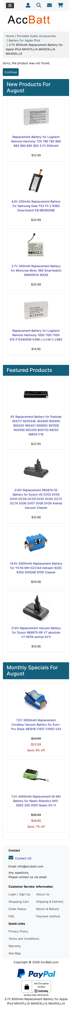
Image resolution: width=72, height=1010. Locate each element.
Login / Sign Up (19, 894)
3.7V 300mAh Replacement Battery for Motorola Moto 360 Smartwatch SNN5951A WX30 (36, 270)
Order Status (17, 909)
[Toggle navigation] (10, 5)
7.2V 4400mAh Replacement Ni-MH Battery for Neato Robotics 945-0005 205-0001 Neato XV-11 (36, 801)
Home (10, 36)
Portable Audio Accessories (36, 36)
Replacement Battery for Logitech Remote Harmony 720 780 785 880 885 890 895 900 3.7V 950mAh (36, 141)
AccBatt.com (50, 962)
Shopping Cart (18, 901)
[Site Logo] (36, 19)
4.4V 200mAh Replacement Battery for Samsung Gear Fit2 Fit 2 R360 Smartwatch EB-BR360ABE (36, 206)
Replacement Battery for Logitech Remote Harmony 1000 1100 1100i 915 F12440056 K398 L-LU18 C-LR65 (36, 335)
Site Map (14, 953)
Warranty (14, 946)
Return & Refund (47, 909)
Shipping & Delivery (50, 901)
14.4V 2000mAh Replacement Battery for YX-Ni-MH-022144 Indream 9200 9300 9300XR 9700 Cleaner (36, 568)
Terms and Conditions (23, 938)
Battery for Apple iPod (24, 40)
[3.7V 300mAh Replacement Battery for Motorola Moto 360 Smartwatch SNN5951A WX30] (36, 245)
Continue (10, 72)
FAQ (11, 916)
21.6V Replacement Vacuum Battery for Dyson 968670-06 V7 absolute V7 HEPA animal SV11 (36, 632)
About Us (42, 894)
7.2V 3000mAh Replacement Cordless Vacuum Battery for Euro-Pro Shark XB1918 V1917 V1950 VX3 (36, 724)
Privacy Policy (18, 931)
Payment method (48, 916)
